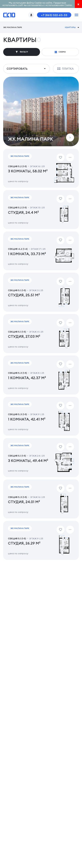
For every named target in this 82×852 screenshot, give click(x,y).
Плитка (68, 68)
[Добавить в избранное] (60, 157)
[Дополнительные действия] (70, 157)
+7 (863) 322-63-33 (54, 15)
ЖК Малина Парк (12, 27)
